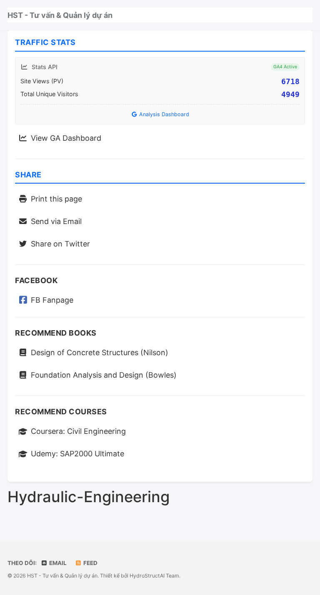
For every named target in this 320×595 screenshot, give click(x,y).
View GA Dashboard (66, 138)
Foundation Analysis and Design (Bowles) (104, 375)
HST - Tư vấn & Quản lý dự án (60, 15)
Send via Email (56, 221)
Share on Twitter (60, 243)
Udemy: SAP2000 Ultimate (77, 453)
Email (57, 563)
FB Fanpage (52, 300)
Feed (90, 563)
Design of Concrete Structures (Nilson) (99, 352)
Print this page (56, 198)
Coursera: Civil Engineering (78, 431)
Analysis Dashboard (163, 114)
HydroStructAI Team (154, 576)
